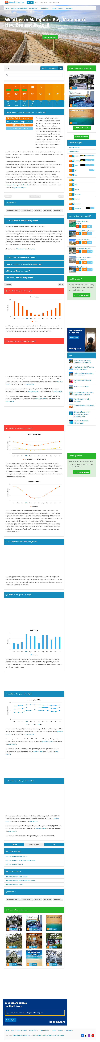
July (76, 185)
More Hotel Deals (82, 128)
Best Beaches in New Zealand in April (16, 856)
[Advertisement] (34, 416)
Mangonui (38, 210)
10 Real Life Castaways (81, 386)
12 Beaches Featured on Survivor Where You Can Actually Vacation (81, 414)
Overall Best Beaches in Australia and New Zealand (20, 880)
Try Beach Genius (82, 295)
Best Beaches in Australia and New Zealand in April (20, 860)
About (25, 1035)
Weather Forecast (74, 147)
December (26, 185)
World (7, 8)
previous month (33, 391)
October (77, 199)
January (8, 185)
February (14, 185)
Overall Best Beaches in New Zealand (16, 876)
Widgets (49, 1035)
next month (30, 384)
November (78, 204)
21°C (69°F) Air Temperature (18, 118)
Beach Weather (17, 1035)
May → (61, 196)
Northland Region (57, 8)
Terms (39, 1035)
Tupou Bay (57, 210)
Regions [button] (43, 2)
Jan (8, 87)
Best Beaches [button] (54, 2)
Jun (49, 87)
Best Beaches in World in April (14, 864)
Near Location (53, 68)
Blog (36, 2)
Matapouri (68, 8)
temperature (21, 249)
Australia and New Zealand (19, 8)
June (76, 180)
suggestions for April (19, 187)
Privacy (44, 1035)
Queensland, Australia (83, 249)
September (78, 194)
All (61, 68)
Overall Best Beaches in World (14, 884)
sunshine (32, 249)
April (76, 170)
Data (29, 1035)
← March (8, 196)
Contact (33, 1035)
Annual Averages (74, 151)
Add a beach (60, 1035)
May (41, 87)
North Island (44, 8)
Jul (57, 87)
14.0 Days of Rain (19, 128)
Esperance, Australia (83, 240)
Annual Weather (35, 196)
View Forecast (50, 37)
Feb (16, 87)
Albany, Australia (81, 267)
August (77, 189)
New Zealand (33, 8)
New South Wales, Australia (85, 231)
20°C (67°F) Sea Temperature (19, 121)
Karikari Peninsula (12, 210)
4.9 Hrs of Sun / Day (19, 125)
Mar (24, 87)
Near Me (44, 68)
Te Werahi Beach (26, 210)
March (20, 185)
